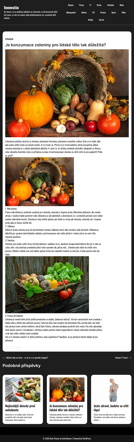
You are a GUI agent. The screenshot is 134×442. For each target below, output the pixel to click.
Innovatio (11, 7)
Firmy (81, 5)
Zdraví (101, 19)
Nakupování (71, 12)
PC (93, 12)
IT (90, 5)
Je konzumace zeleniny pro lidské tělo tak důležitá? (66, 407)
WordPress (87, 438)
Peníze (103, 12)
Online (84, 12)
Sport (113, 12)
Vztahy (90, 19)
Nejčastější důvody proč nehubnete (20, 407)
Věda (124, 12)
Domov (70, 5)
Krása (99, 5)
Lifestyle (110, 5)
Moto (122, 5)
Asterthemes (67, 438)
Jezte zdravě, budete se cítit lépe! (111, 407)
